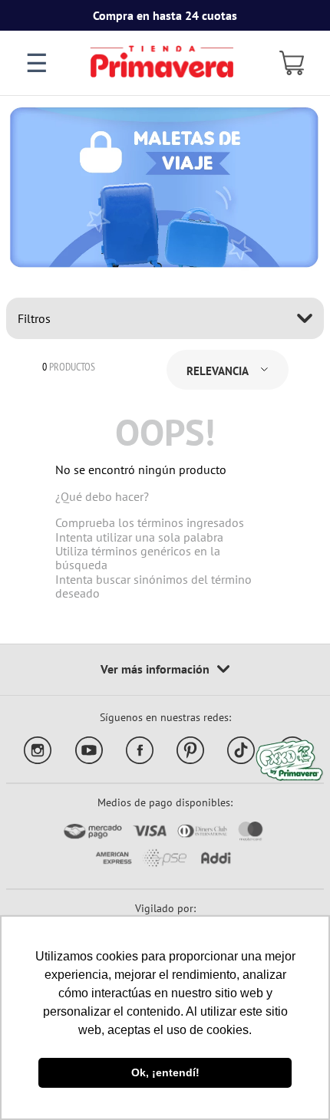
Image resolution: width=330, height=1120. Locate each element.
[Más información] (165, 670)
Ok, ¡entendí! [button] (165, 1072)
